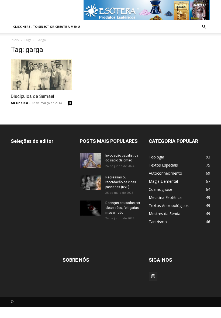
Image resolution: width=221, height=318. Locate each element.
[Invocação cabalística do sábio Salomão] (90, 160)
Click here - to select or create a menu (46, 27)
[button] (203, 26)
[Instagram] (153, 276)
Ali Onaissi (19, 103)
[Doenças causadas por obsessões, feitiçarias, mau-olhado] (90, 208)
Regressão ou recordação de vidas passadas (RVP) (120, 182)
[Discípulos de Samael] (41, 74)
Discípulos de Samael (32, 96)
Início (15, 40)
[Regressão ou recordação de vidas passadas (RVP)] (90, 182)
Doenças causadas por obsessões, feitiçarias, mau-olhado (122, 208)
